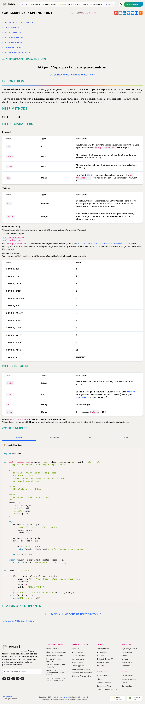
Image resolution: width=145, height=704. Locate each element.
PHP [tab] (90, 437)
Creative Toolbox (78, 655)
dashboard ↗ (82, 397)
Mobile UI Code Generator (82, 672)
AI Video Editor (77, 652)
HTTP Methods (13, 32)
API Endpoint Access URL (19, 22)
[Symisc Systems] (10, 698)
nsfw (83, 614)
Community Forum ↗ (105, 686)
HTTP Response (13, 42)
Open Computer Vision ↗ (107, 689)
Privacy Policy (127, 676)
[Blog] (22, 678)
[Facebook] (4, 678)
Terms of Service (129, 679)
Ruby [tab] (126, 437)
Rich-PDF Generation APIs (56, 652)
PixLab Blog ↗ (127, 652)
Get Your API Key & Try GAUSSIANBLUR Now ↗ (72, 74)
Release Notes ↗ (88, 13)
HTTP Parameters (15, 37)
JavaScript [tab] (55, 437)
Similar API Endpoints (17, 52)
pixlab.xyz (131, 392)
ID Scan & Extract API (105, 659)
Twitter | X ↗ (127, 662)
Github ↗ (125, 655)
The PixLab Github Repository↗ (117, 243)
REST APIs (100, 655)
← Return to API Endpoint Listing (18, 621)
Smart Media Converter (81, 669)
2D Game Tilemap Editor (81, 676)
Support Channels (104, 682)
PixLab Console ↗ (103, 676)
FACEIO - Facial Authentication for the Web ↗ (55, 672)
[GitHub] (17, 678)
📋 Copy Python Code (13, 445)
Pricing (110, 4)
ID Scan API (81, 4)
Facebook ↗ (127, 666)
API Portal (36, 4)
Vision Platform (68, 4)
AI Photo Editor (77, 662)
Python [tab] (19, 437)
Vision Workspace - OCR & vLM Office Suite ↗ (56, 679)
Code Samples (13, 47)
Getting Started (103, 649)
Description (12, 27)
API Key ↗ (91, 175)
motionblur (72, 614)
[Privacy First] (134, 698)
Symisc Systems (63, 697)
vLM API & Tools (103, 662)
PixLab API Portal (52, 649)
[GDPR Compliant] (117, 698)
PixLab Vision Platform (55, 655)
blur (47, 614)
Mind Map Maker (78, 659)
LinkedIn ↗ (126, 659)
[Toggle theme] (120, 4)
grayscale (94, 614)
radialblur (57, 614)
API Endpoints (102, 652)
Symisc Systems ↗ (129, 649)
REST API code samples (88, 243)
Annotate (75, 649)
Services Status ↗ (129, 686)
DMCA (124, 682)
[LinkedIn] (8, 678)
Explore (27, 4)
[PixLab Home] (9, 4)
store (96, 246)
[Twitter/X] (13, 678)
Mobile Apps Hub (78, 666)
